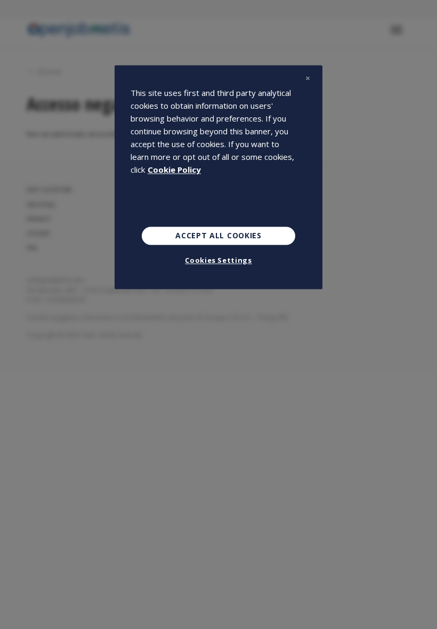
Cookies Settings (218, 260)
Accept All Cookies (218, 235)
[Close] (307, 78)
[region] (218, 177)
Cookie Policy (174, 169)
